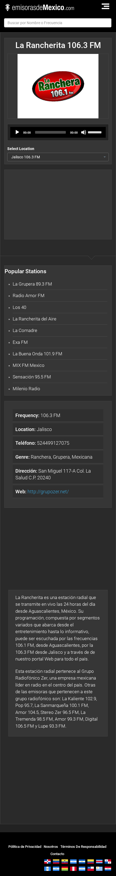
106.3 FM (37, 415)
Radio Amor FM (29, 295)
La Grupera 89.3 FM (32, 284)
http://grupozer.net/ (48, 491)
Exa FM (20, 342)
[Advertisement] (58, 204)
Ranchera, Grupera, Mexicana (54, 457)
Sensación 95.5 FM (32, 376)
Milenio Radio (26, 388)
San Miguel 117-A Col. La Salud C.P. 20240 (53, 474)
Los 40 (19, 307)
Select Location (20, 149)
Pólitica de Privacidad (24, 847)
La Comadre (25, 330)
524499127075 (42, 443)
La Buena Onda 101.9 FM (37, 353)
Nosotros (51, 847)
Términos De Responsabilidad (83, 847)
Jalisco (33, 429)
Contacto (57, 854)
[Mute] (83, 132)
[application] (58, 132)
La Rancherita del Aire (34, 319)
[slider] (95, 132)
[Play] (17, 132)
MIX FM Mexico (29, 365)
